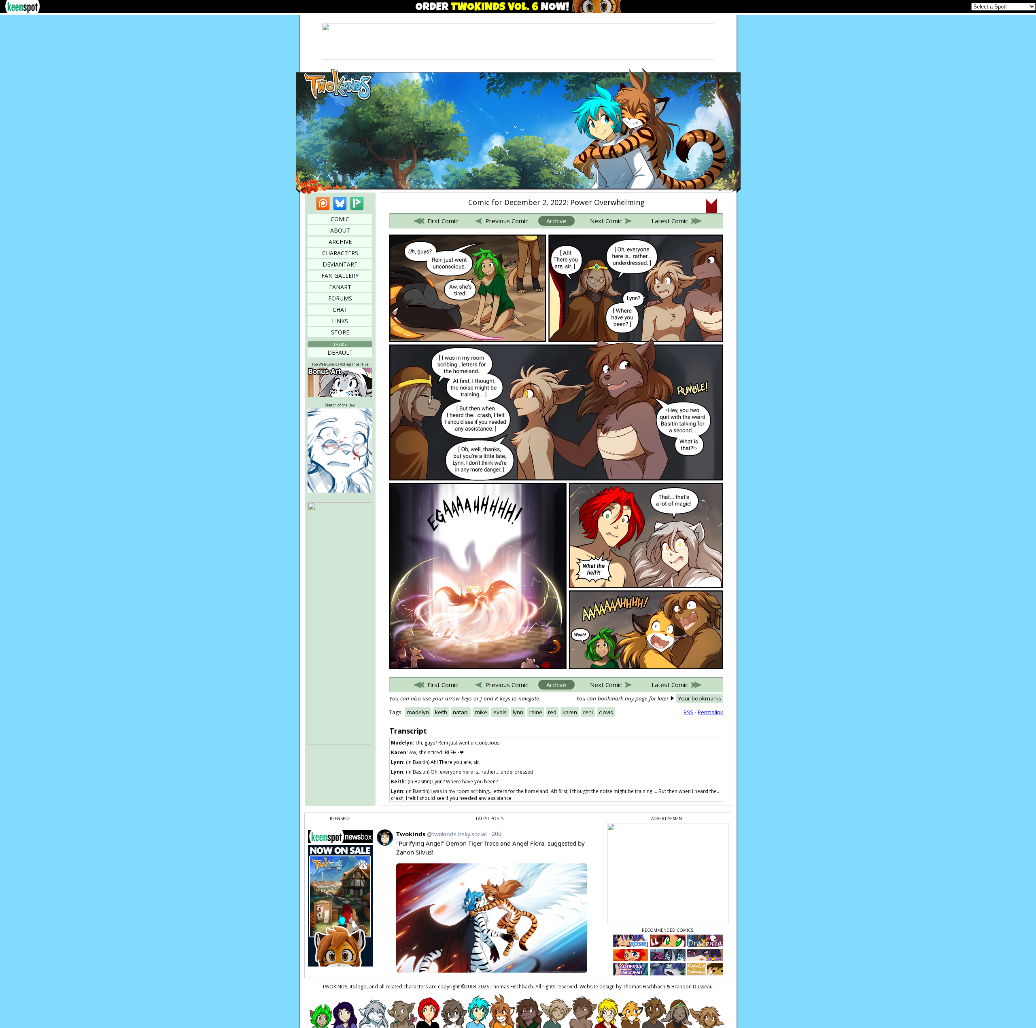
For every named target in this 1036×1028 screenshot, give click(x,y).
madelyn (418, 712)
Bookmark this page (711, 206)
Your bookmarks (699, 698)
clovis (606, 712)
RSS (688, 712)
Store (340, 332)
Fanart (340, 287)
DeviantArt (340, 264)
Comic (340, 219)
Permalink (710, 712)
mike (481, 712)
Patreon (322, 203)
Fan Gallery (340, 275)
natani (461, 712)
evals (500, 712)
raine (535, 712)
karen (570, 712)
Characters (340, 253)
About (340, 230)
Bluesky (339, 203)
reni (588, 712)
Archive (340, 241)
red (552, 712)
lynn (518, 712)
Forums (340, 298)
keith (441, 712)
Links (340, 321)
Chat (340, 309)
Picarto (356, 203)
